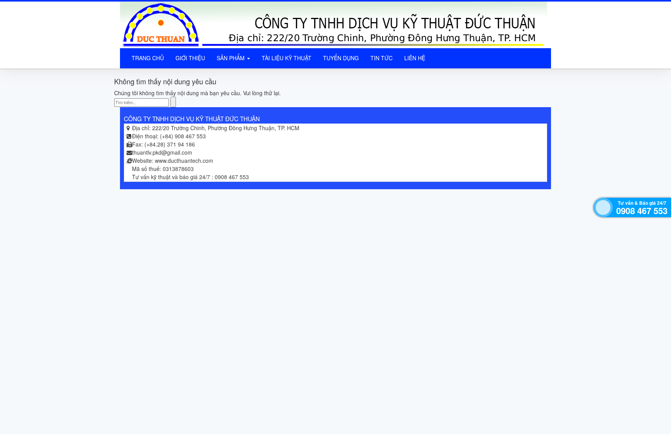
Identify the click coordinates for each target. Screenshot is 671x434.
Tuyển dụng (341, 58)
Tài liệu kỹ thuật (286, 58)
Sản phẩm (231, 58)
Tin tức (381, 58)
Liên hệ (414, 58)
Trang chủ (148, 58)
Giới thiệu (190, 58)
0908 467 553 (642, 210)
